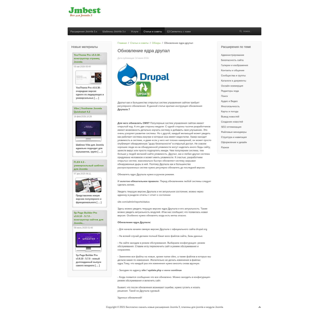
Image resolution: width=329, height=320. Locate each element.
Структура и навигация (234, 137)
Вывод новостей (230, 116)
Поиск (224, 96)
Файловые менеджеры (234, 132)
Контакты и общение (232, 70)
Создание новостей (232, 121)
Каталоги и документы (233, 80)
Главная (122, 43)
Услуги (134, 31)
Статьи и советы (153, 31)
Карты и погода (229, 111)
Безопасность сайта (232, 60)
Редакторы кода (230, 90)
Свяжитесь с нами (180, 31)
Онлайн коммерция (232, 85)
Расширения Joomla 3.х (83, 31)
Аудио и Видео (229, 101)
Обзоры (156, 43)
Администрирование (232, 55)
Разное (225, 147)
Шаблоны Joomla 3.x (114, 31)
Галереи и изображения (234, 65)
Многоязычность (230, 106)
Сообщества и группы (233, 75)
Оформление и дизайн (234, 142)
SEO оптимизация (231, 126)
